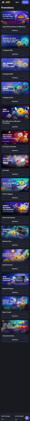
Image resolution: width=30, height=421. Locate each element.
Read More (15, 30)
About (2, 419)
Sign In (17, 2)
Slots (16, 419)
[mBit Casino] (7, 2)
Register (25, 2)
